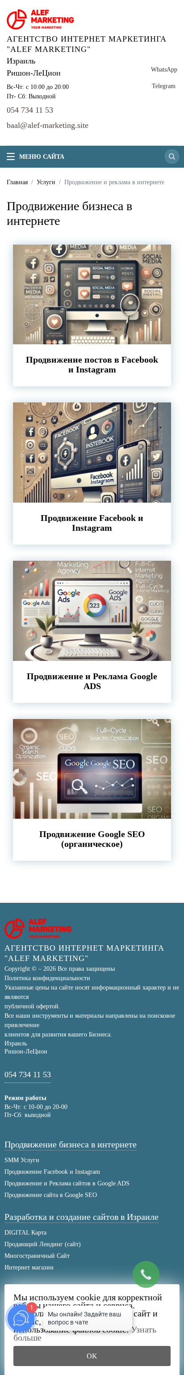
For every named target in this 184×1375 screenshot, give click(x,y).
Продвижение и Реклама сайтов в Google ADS (67, 1183)
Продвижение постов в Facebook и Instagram (92, 364)
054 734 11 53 (30, 110)
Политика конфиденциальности (47, 978)
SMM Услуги (21, 1160)
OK (92, 1356)
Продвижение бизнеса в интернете (70, 1144)
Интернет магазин (29, 1267)
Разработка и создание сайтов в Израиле (81, 1217)
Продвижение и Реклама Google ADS (92, 681)
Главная (17, 182)
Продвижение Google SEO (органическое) (92, 839)
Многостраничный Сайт (37, 1255)
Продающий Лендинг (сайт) (42, 1244)
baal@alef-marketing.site (47, 125)
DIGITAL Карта (25, 1232)
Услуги (46, 182)
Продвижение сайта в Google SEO (50, 1195)
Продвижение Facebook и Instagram (92, 523)
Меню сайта (41, 156)
